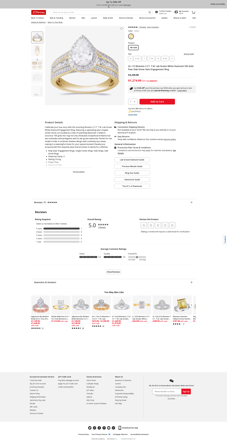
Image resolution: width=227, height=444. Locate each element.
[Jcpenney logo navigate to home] (38, 12)
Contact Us (34, 390)
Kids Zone (90, 400)
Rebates (33, 410)
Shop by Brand (120, 400)
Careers (118, 383)
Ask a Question (153, 27)
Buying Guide (189, 54)
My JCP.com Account (38, 383)
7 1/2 (151, 58)
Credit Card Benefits (66, 387)
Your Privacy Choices (99, 434)
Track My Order (36, 380)
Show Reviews (113, 272)
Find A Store (91, 380)
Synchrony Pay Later (38, 400)
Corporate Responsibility (124, 393)
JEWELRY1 (153, 81)
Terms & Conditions (98, 439)
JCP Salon (90, 390)
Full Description (79, 172)
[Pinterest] (104, 428)
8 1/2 (165, 58)
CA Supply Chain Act (120, 434)
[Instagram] (94, 428)
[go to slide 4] (115, 7)
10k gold (133, 47)
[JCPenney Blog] (113, 428)
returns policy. (169, 139)
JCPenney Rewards (37, 387)
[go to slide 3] (113, 7)
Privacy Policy (83, 434)
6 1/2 (137, 58)
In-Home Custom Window (96, 403)
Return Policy (35, 393)
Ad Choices (111, 439)
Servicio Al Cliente (36, 413)
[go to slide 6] (119, 7)
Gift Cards (33, 407)
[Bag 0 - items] (193, 12)
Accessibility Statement (140, 434)
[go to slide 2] (110, 7)
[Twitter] (90, 428)
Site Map (118, 403)
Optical (89, 397)
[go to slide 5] (117, 7)
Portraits (90, 393)
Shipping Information (38, 397)
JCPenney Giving (121, 397)
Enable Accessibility (217, 4)
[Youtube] (109, 428)
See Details (171, 398)
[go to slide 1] (108, 7)
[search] (150, 12)
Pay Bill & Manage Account (68, 380)
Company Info (120, 387)
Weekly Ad (90, 387)
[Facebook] (99, 428)
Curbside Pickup (93, 383)
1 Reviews (142, 27)
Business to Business (123, 380)
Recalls (32, 403)
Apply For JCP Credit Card (67, 383)
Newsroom (119, 390)
